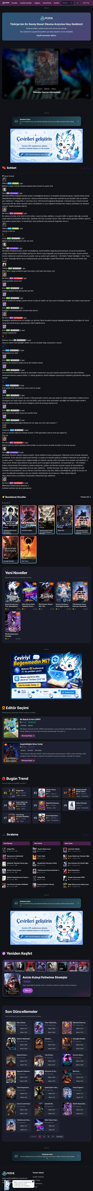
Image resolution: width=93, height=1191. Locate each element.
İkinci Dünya (21, 1022)
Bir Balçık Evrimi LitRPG (30, 719)
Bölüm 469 (23, 1097)
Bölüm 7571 (79, 1028)
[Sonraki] (87, 96)
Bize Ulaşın (36, 1180)
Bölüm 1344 (23, 1113)
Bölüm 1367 (51, 1081)
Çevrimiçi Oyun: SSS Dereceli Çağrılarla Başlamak (44, 201)
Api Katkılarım (37, 1183)
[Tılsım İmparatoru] (11, 1093)
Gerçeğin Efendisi (79, 1039)
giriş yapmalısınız (25, 488)
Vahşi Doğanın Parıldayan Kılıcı (78, 1088)
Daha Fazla (86, 835)
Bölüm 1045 (51, 1045)
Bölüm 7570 (79, 1032)
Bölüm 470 (24, 1093)
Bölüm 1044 (51, 1048)
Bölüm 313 (24, 1129)
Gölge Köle (19, 201)
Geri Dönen (38, 750)
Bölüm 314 (24, 1126)
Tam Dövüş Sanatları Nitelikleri (22, 815)
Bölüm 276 (52, 1093)
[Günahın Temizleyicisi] (39, 1044)
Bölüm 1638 (23, 1081)
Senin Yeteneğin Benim (12, 259)
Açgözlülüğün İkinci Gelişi (31, 744)
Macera (30, 725)
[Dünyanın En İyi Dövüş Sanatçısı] (39, 1076)
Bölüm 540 (79, 1077)
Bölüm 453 (79, 1113)
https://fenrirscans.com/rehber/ (14, 476)
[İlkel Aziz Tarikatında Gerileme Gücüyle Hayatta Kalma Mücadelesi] (67, 1076)
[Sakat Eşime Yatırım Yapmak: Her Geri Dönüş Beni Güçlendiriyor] (39, 1093)
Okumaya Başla (27, 736)
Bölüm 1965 (23, 1048)
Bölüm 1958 (51, 1028)
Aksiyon (23, 750)
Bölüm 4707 (51, 1065)
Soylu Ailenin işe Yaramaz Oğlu (22, 803)
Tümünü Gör (85, 168)
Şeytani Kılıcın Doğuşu (22, 1056)
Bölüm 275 (52, 1097)
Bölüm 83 (51, 1129)
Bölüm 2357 (79, 1045)
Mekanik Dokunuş (52, 803)
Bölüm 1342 (23, 1110)
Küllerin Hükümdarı (23, 1039)
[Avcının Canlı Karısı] (11, 1109)
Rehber (35, 1187)
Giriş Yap (86, 3)
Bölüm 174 (80, 1097)
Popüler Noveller (26, 3)
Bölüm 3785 (79, 1065)
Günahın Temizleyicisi (49, 1040)
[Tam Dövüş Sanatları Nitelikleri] (39, 1060)
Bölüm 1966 (23, 1045)
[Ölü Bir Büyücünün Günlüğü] (67, 1109)
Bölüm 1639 (23, 1077)
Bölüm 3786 (79, 1061)
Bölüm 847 (51, 1113)
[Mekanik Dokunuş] (67, 1028)
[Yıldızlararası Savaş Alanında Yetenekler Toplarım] (11, 1125)
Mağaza (37, 3)
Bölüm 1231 (23, 1028)
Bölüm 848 (51, 1110)
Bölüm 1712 (23, 1065)
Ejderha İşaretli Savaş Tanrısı (81, 790)
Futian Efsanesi (81, 803)
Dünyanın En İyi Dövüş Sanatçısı (50, 1072)
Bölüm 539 (79, 1081)
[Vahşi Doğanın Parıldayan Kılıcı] (67, 1093)
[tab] (43, 97)
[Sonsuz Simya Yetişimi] (67, 1060)
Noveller (14, 3)
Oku (26, 990)
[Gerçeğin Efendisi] (67, 1044)
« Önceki (33, 1136)
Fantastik (23, 725)
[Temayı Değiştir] (77, 3)
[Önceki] (6, 96)
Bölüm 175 (80, 1093)
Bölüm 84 (51, 1126)
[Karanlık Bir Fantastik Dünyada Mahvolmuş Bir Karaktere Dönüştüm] (39, 1109)
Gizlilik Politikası (38, 1177)
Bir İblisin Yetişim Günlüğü (69, 256)
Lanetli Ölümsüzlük (57, 259)
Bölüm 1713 (23, 1061)
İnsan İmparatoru (52, 815)
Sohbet (56, 3)
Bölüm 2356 (79, 1048)
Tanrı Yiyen (85, 256)
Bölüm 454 (79, 1110)
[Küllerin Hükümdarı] (11, 1044)
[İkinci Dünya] (11, 1028)
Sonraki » (60, 1136)
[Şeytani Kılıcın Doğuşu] (11, 1060)
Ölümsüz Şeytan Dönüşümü (46, 92)
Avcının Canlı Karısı (23, 1104)
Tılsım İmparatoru (23, 1087)
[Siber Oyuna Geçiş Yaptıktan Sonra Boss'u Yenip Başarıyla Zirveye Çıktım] (39, 1125)
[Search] (71, 3)
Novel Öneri (47, 3)
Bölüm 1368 (51, 1077)
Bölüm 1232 (23, 1032)
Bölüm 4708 (51, 1061)
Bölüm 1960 (51, 1032)
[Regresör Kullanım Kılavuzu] (11, 1076)
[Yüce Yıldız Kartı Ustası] (39, 1028)
